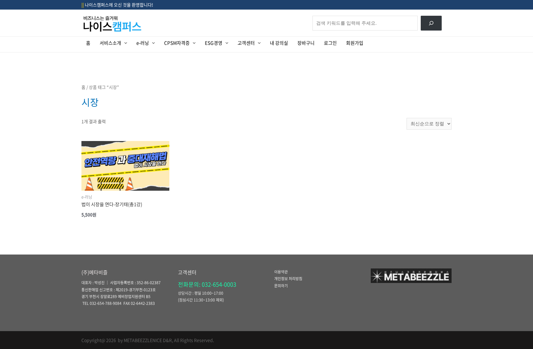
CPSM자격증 (177, 42)
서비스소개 (110, 42)
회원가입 (354, 42)
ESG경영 (213, 42)
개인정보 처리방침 (288, 278)
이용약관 (281, 272)
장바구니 (306, 42)
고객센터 (246, 42)
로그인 (330, 42)
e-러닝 (142, 42)
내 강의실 (279, 42)
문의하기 (281, 286)
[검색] (431, 23)
